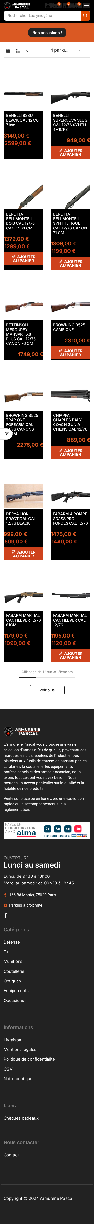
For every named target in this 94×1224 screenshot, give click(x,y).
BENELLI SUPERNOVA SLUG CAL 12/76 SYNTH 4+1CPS (70, 122)
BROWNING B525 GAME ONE (69, 327)
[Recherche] (85, 16)
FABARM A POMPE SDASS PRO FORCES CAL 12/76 (70, 518)
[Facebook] (6, 915)
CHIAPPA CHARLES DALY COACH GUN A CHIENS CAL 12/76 (70, 422)
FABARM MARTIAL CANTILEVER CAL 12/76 (70, 620)
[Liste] (18, 51)
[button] (48, 5)
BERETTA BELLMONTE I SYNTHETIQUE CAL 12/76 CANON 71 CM (70, 223)
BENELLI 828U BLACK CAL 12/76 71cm (22, 120)
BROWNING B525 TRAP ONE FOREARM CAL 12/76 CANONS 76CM (22, 424)
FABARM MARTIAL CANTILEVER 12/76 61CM (23, 620)
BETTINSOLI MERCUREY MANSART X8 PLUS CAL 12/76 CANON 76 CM (21, 334)
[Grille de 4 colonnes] (8, 51)
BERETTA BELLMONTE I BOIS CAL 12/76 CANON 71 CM (20, 221)
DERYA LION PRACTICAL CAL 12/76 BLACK (21, 518)
